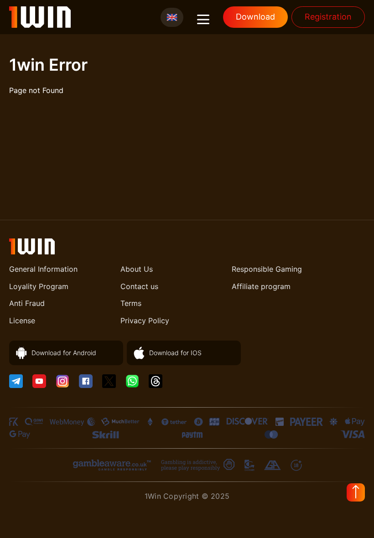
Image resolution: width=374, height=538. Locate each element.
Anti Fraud (27, 303)
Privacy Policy (144, 320)
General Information (43, 269)
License (22, 320)
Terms (130, 303)
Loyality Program (38, 286)
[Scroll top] (356, 492)
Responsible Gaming (267, 269)
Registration (328, 16)
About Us (136, 269)
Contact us (139, 286)
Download (255, 16)
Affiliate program (261, 286)
